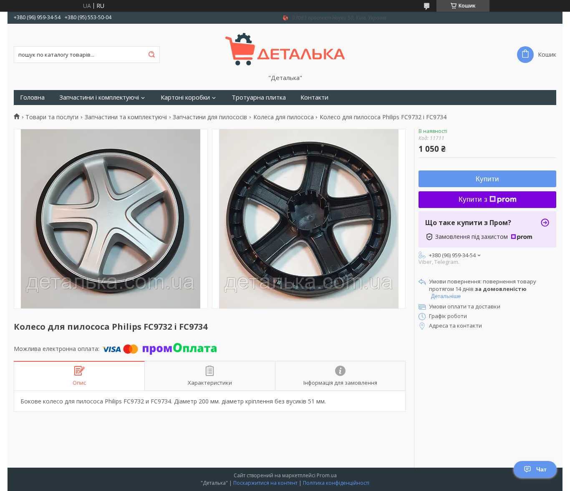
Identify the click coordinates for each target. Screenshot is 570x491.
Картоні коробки (185, 97)
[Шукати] (151, 54)
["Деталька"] (285, 49)
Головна (32, 97)
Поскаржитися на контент (265, 482)
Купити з (473, 199)
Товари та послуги (51, 117)
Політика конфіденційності (336, 482)
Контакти (314, 97)
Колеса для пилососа (283, 117)
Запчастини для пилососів (210, 117)
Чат (541, 469)
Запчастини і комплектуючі (99, 97)
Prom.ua (327, 475)
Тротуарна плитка (259, 97)
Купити (487, 179)
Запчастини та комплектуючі (126, 117)
